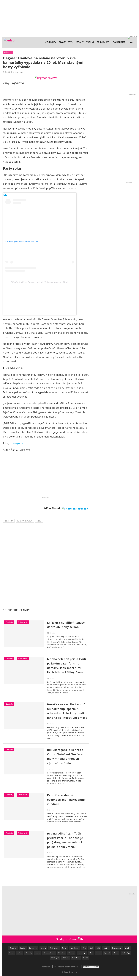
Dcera (85, 958)
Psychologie (116, 948)
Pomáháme (119, 42)
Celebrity (50, 42)
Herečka (61, 953)
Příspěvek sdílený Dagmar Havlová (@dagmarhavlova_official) (40, 282)
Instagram (17, 443)
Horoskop (81, 953)
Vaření (19, 953)
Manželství (75, 948)
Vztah (127, 948)
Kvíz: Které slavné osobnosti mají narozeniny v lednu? (66, 799)
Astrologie (55, 958)
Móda (39, 521)
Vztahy (80, 42)
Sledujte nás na (67, 939)
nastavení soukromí (91, 967)
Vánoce (71, 953)
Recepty (29, 953)
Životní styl (66, 42)
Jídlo (84, 948)
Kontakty (46, 966)
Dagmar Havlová (24, 521)
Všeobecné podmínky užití (66, 966)
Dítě (91, 948)
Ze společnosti (49, 953)
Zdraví (64, 948)
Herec (115, 953)
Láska (38, 953)
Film (90, 953)
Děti (98, 948)
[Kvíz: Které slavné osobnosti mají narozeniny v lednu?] (24, 806)
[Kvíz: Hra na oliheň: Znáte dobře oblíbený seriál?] (24, 633)
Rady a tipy (126, 953)
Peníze (105, 948)
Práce (98, 953)
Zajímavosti (103, 42)
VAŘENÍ (90, 42)
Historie (66, 958)
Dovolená (76, 958)
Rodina (23, 948)
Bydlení (107, 953)
